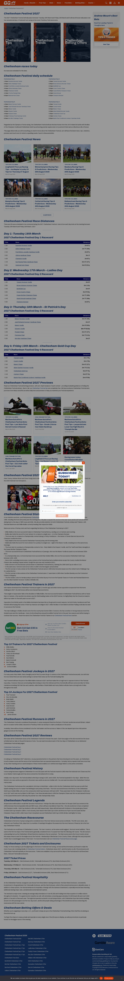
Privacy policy (109, 978)
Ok (101, 978)
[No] (122, 978)
